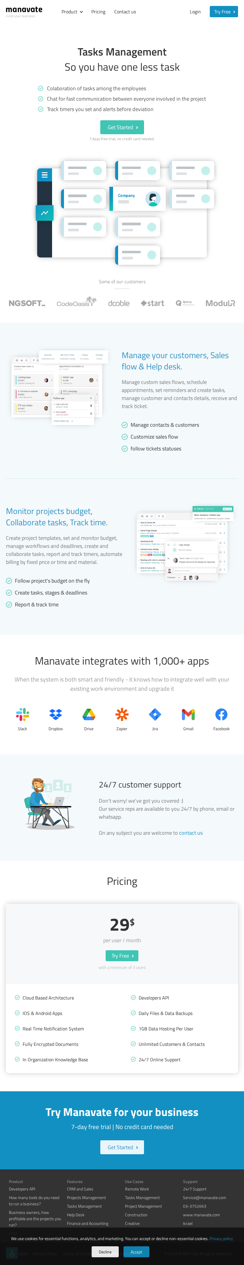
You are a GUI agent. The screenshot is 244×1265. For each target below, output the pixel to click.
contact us (191, 833)
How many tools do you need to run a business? (34, 1200)
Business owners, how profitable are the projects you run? (35, 1218)
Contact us (125, 11)
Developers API (22, 1189)
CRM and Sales (80, 1189)
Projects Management (86, 1197)
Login (195, 11)
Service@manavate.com (204, 1197)
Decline (105, 1252)
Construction (136, 1215)
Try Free (223, 11)
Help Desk (76, 1215)
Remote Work (137, 1189)
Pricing (98, 11)
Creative (132, 1223)
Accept (136, 1252)
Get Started (121, 127)
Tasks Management (84, 1206)
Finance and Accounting (87, 1223)
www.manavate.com (201, 1215)
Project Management (143, 1206)
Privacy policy (221, 1238)
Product (69, 11)
